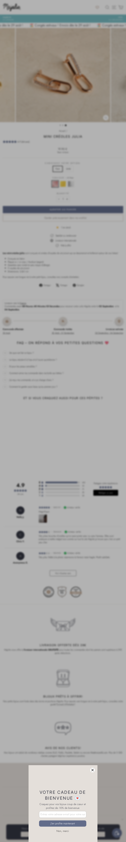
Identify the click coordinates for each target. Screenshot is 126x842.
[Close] (92, 753)
